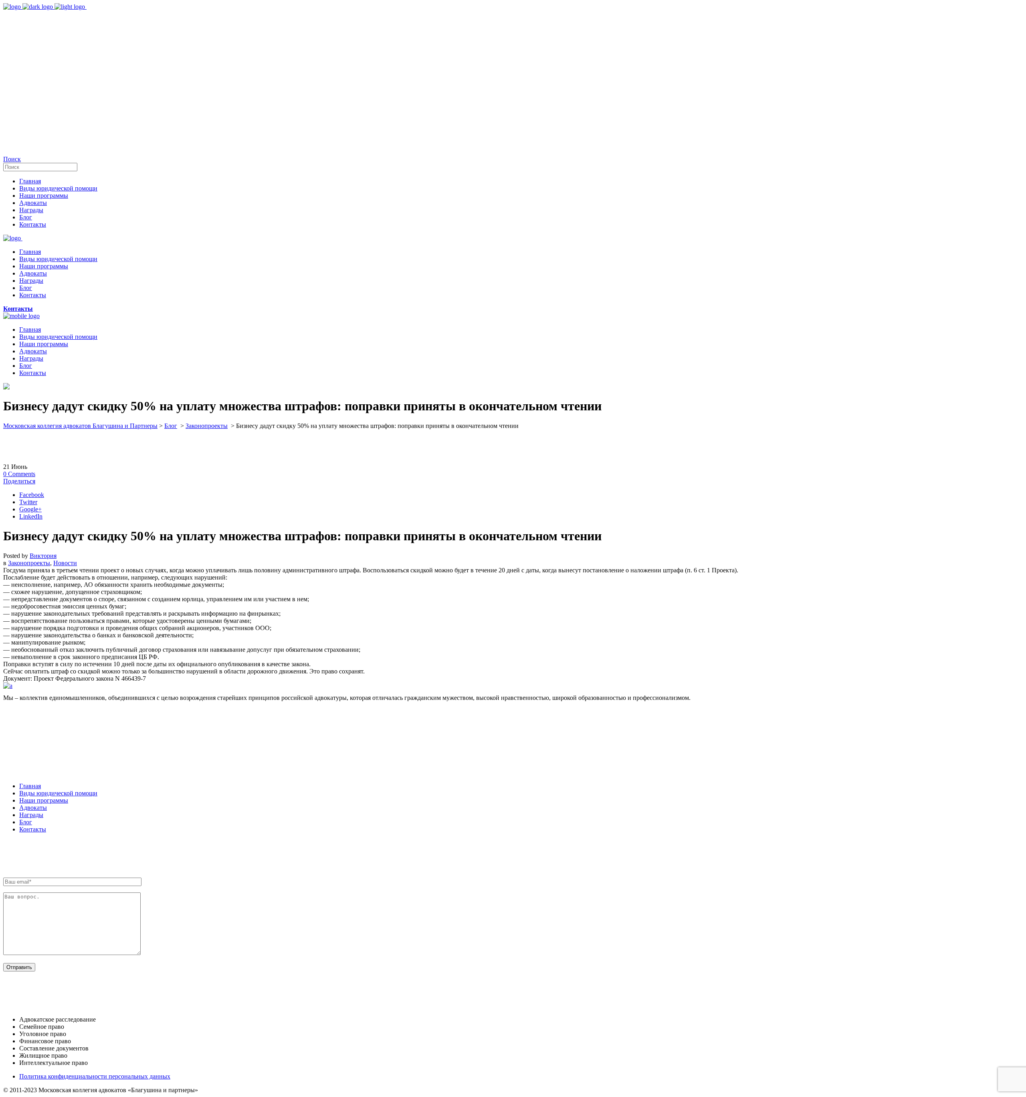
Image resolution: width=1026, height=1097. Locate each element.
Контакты (32, 829)
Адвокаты (33, 807)
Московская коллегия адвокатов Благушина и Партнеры (80, 425)
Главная (30, 786)
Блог (170, 425)
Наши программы (43, 800)
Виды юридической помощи (58, 793)
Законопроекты (207, 425)
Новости (65, 563)
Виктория (43, 555)
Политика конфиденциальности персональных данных (94, 1076)
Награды (31, 814)
